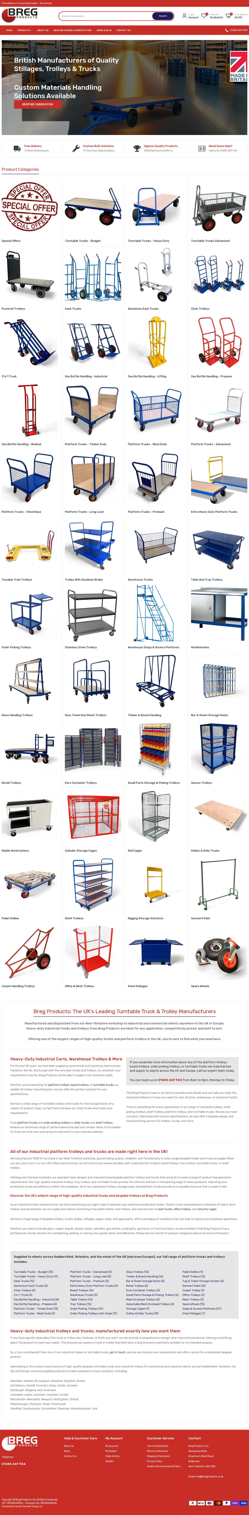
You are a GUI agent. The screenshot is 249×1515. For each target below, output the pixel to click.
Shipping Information (158, 1456)
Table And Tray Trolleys (207, 579)
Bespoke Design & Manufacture (73, 30)
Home (9, 30)
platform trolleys (59, 1084)
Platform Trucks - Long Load (84, 511)
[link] (30, 207)
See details (46, 3)
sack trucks (165, 1209)
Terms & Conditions (157, 1446)
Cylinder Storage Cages (81, 850)
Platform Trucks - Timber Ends (85, 444)
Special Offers (11, 240)
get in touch (118, 1352)
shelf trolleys (104, 1122)
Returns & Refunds (157, 1451)
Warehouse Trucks (140, 579)
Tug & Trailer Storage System (203, 1281)
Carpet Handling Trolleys (18, 986)
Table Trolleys (81, 1299)
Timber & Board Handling (144, 715)
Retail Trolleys (11, 782)
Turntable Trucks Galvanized (210, 240)
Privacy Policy (154, 1461)
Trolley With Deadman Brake (84, 579)
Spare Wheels (200, 986)
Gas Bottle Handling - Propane (211, 376)
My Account (112, 1446)
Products (23, 30)
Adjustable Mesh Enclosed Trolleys (150, 1304)
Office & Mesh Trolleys (79, 986)
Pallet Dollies (10, 918)
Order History (113, 1456)
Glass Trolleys (137, 1272)
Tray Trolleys (80, 1304)
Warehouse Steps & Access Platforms (153, 647)
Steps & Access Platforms (201, 1308)
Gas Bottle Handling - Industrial (86, 376)
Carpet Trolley (193, 1290)
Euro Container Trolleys (81, 782)
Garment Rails (200, 918)
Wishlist (110, 1461)
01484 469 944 (238, 30)
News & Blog (104, 30)
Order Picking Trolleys (16, 647)
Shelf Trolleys (74, 918)
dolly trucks (82, 1122)
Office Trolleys (193, 1295)
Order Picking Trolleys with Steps (93, 1313)
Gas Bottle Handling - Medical (21, 444)
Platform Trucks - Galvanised (211, 444)
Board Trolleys (81, 1290)
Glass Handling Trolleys (17, 715)
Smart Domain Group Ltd (28, 1506)
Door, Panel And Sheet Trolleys (85, 715)
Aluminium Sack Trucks (143, 308)
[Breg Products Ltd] (19, 16)
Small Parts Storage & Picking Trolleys (154, 782)
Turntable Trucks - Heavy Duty (148, 240)
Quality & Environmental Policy (164, 1466)
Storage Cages (137, 1308)
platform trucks (27, 1122)
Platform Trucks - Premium (146, 511)
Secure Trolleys (201, 782)
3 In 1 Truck (9, 376)
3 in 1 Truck (23, 1295)
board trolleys (79, 1084)
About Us (42, 30)
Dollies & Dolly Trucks (205, 850)
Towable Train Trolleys (17, 579)
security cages (207, 1209)
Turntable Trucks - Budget (83, 240)
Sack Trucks (73, 308)
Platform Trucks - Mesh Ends (147, 444)
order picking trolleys (57, 1122)
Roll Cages (135, 850)
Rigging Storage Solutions (145, 918)
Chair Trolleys (200, 308)
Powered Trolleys (13, 308)
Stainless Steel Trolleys (81, 647)
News (67, 1451)
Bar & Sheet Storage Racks (209, 715)
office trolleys (182, 1209)
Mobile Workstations (15, 850)
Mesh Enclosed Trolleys (143, 1299)
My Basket (111, 1451)
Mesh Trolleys (193, 1299)
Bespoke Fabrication (37, 104)
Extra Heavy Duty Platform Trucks (214, 511)
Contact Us (124, 30)
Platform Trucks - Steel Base (21, 511)
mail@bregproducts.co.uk (209, 1476)
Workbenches (200, 647)
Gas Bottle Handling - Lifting (147, 376)
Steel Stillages (138, 986)
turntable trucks (103, 1084)
